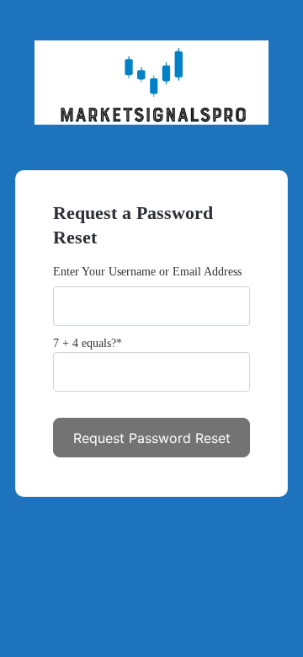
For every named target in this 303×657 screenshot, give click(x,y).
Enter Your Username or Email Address (147, 271)
